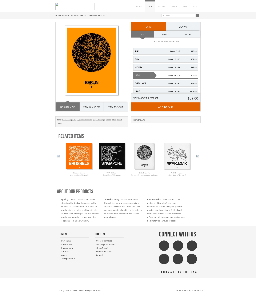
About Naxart (102, 248)
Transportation (68, 258)
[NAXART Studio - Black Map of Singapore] (112, 170)
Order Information (104, 240)
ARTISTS (161, 6)
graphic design (99, 119)
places (108, 119)
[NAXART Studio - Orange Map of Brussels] (79, 170)
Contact (99, 255)
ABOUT (174, 6)
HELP (185, 6)
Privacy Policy (197, 290)
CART (195, 6)
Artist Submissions (104, 251)
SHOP (150, 6)
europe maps (72, 119)
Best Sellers (66, 240)
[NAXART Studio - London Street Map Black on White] (144, 170)
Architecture (66, 244)
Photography (67, 248)
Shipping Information (105, 244)
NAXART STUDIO (70, 15)
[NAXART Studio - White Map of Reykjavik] (177, 170)
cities (114, 119)
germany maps (85, 119)
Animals (64, 255)
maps (64, 119)
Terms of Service (183, 290)
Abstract (65, 251)
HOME (139, 6)
